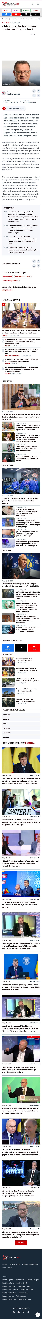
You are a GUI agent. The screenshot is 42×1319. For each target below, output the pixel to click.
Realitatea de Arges (8, 1296)
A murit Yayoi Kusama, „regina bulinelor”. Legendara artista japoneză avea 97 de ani (28, 427)
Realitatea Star (20, 1280)
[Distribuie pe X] (38, 95)
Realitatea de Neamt (8, 1283)
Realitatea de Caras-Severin (10, 1289)
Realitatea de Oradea (24, 1286)
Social (7, 373)
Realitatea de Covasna (8, 1286)
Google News (7, 289)
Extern (7, 363)
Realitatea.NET (13, 94)
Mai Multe (21, 1243)
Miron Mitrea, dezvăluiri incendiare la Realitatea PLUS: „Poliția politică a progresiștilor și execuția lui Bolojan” (18, 1193)
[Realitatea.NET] (10, 4)
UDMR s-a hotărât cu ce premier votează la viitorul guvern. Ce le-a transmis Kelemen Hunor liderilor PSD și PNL (20, 1111)
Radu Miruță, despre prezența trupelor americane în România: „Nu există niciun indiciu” (22, 249)
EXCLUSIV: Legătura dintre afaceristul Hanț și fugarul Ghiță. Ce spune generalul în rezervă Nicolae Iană (22, 240)
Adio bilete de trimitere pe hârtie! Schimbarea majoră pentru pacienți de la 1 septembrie (26, 512)
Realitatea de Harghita (27, 1289)
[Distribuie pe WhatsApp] (34, 95)
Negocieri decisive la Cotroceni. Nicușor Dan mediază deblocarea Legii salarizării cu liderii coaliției (21, 333)
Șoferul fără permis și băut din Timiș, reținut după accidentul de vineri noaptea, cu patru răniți (28, 595)
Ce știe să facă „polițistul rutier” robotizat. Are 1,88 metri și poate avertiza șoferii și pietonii (22, 351)
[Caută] (33, 4)
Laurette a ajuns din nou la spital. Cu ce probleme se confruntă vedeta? (26, 449)
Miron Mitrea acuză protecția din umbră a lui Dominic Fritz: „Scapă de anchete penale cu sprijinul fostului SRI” (20, 1234)
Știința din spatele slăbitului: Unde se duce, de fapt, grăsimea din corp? (27, 534)
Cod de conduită (7, 1268)
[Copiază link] (34, 91)
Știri (10, 19)
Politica (15, 19)
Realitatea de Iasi (21, 1296)
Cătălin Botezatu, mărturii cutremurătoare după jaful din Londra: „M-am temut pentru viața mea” (21, 417)
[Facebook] (6, 14)
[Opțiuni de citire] (37, 1314)
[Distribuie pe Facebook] (38, 91)
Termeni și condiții (14, 1264)
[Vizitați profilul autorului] (4, 93)
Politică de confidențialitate (30, 1264)
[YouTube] (16, 14)
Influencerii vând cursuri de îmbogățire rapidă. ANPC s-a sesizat (27, 458)
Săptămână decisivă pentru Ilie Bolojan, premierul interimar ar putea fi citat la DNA (20, 584)
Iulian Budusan (35, 981)
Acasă (5, 19)
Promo (7, 346)
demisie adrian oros (22, 277)
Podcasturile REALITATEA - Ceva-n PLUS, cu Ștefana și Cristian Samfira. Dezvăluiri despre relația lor (22, 341)
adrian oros (7, 277)
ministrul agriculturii (10, 281)
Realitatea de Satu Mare (9, 1299)
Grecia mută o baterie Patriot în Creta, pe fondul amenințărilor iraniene (21, 360)
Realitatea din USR (22, 1283)
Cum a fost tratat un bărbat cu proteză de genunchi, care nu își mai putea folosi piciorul (20, 501)
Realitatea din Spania (25, 1299)
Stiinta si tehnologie (12, 355)
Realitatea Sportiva (7, 1280)
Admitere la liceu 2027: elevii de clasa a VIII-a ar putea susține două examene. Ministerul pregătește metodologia (23, 229)
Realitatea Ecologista (33, 1280)
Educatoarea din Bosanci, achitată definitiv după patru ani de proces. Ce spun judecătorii (27, 619)
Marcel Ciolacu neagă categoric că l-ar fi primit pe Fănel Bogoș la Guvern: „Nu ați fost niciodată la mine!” (21, 987)
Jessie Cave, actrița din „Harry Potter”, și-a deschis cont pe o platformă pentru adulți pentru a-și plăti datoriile (28, 438)
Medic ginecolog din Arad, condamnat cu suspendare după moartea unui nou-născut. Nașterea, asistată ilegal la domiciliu (26, 607)
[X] (25, 14)
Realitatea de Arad (24, 1293)
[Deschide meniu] (38, 4)
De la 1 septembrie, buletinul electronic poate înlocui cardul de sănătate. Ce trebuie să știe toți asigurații (28, 524)
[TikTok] (35, 14)
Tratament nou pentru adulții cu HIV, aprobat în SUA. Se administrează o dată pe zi (27, 544)
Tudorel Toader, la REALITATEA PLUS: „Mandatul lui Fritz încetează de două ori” (27, 630)
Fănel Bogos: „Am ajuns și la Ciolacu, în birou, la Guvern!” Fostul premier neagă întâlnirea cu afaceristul (19, 1069)
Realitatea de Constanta (9, 1293)
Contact (4, 1264)
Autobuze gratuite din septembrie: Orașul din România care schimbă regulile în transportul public (21, 369)
